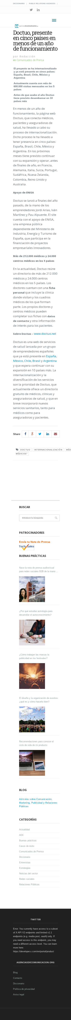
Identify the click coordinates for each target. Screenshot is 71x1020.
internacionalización (48, 450)
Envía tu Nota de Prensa (34, 541)
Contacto (17, 978)
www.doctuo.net (45, 334)
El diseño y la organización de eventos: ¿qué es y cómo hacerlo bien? (38, 700)
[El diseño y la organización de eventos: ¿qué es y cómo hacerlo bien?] (32, 719)
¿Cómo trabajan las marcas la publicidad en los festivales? (34, 656)
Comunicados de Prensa (30, 60)
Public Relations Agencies (42, 3)
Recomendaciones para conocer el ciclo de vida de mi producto (36, 743)
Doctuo (25, 450)
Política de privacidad (24, 989)
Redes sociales (26, 879)
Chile (27, 361)
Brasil (36, 361)
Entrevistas (25, 862)
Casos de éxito (26, 846)
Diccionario (19, 3)
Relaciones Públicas (29, 884)
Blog (15, 972)
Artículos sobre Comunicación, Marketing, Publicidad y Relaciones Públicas (38, 803)
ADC (21, 835)
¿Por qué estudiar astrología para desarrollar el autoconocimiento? (35, 613)
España (51, 356)
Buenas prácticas (28, 840)
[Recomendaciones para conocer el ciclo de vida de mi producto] (32, 763)
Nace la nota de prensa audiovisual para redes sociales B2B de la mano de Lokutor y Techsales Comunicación (38, 569)
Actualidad (24, 829)
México (18, 361)
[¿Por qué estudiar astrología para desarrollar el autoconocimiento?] (32, 632)
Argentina (50, 361)
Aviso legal (18, 994)
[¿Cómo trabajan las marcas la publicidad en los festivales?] (32, 676)
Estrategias (25, 868)
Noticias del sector (28, 873)
